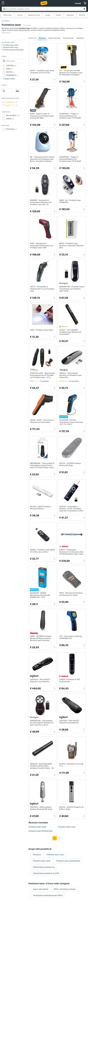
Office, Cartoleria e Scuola (64, 889)
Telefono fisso (7, 15)
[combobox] (44, 9)
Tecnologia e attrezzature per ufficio (48, 895)
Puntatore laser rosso (10, 47)
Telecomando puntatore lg (43, 867)
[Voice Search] (84, 9)
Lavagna (47, 15)
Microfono (82, 15)
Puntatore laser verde (10, 45)
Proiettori (58, 15)
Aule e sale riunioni (40, 889)
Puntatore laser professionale (13, 50)
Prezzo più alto (68, 38)
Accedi (78, 3)
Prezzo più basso (54, 38)
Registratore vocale (34, 15)
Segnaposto (70, 15)
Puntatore (6, 21)
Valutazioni (80, 38)
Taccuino (20, 15)
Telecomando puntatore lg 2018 (46, 873)
